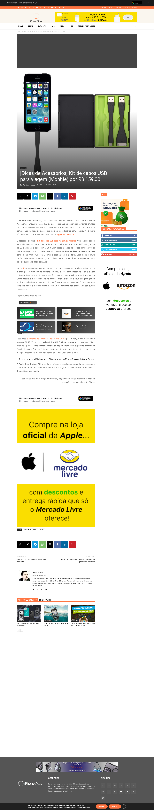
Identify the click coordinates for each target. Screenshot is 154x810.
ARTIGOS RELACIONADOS (27, 600)
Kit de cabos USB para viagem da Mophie (56, 241)
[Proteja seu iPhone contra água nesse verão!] (56, 613)
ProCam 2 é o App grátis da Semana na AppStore (31, 560)
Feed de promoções (86, 26)
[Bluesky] (55, 7)
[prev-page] (18, 630)
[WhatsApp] (48, 7)
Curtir (133, 235)
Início (18, 31)
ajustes (87, 807)
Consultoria (126, 7)
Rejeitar (115, 806)
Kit (24, 268)
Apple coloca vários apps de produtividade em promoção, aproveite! (78, 560)
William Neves (29, 185)
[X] (44, 7)
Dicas (30, 26)
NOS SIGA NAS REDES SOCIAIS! (113, 229)
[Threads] (63, 7)
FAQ (53, 26)
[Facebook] (18, 7)
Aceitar (101, 806)
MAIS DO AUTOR (45, 600)
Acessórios (25, 31)
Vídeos (62, 26)
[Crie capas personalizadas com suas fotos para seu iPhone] (83, 613)
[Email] (50, 196)
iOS (71, 26)
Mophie (42, 529)
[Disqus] (56, 667)
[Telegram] (37, 7)
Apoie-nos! (118, 7)
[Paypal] (26, 7)
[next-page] (21, 630)
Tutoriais (42, 26)
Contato (110, 7)
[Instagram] (22, 7)
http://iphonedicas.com (39, 575)
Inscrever (132, 254)
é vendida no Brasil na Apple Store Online (46, 339)
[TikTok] (41, 7)
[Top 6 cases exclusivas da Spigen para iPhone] (29, 613)
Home (20, 26)
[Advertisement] (77, 51)
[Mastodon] (59, 7)
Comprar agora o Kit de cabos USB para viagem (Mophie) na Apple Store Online (56, 359)
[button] (134, 26)
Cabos (35, 529)
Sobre (104, 7)
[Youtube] (52, 7)
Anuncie (134, 7)
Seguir (133, 240)
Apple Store (27, 529)
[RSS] (33, 7)
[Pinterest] (29, 7)
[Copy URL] (20, 196)
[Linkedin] (64, 196)
